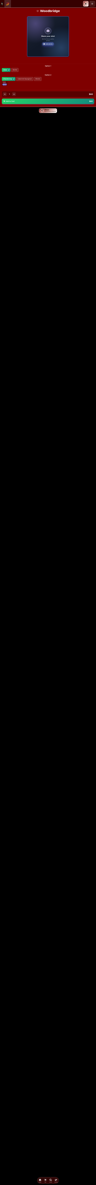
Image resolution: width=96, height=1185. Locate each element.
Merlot (37, 79)
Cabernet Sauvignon (25, 79)
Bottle (15, 70)
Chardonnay (7, 79)
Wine (4, 84)
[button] (2, 3)
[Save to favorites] (37, 11)
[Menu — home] (7, 4)
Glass (5, 70)
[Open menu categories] (92, 3)
